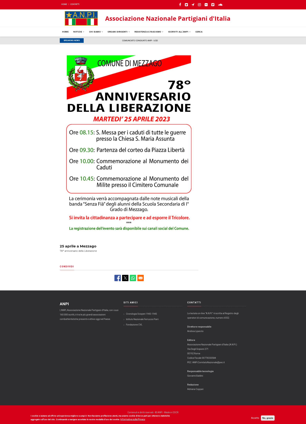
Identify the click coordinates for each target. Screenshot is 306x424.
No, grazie (267, 418)
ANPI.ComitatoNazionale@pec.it (208, 362)
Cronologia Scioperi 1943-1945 (141, 314)
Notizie (78, 32)
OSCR (175, 412)
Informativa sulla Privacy (132, 419)
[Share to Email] (140, 278)
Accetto (255, 418)
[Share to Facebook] (117, 278)
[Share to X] (125, 278)
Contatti (74, 4)
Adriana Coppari (195, 389)
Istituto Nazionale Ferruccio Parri (142, 319)
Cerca (199, 32)
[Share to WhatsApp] (133, 278)
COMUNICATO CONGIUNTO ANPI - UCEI (103, 40)
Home (64, 4)
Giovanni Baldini (195, 375)
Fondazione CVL (134, 324)
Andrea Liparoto (195, 331)
